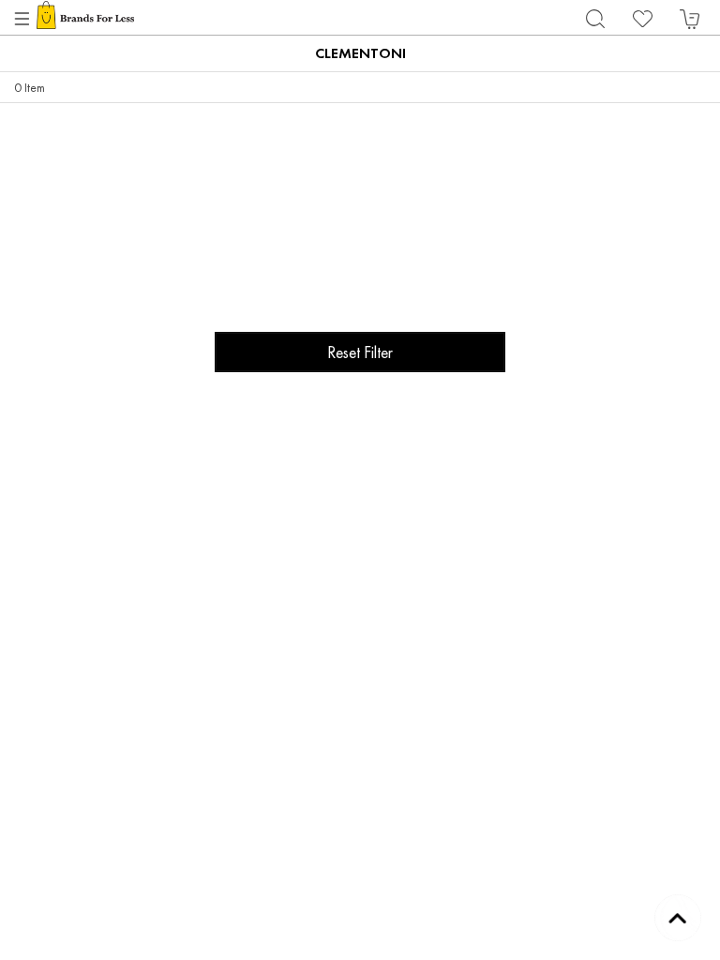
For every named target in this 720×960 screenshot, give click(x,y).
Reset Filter (360, 352)
